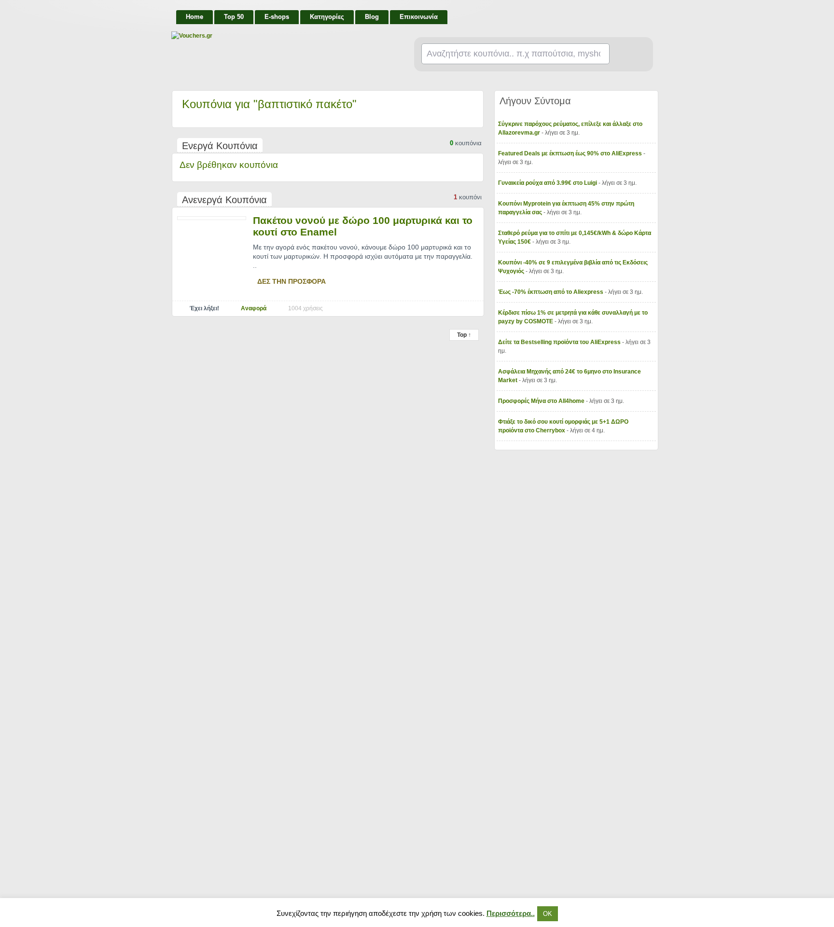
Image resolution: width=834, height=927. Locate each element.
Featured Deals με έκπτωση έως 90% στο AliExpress (570, 153)
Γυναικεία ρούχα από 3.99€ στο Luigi (548, 183)
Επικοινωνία (419, 16)
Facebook (649, 12)
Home (194, 16)
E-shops (276, 16)
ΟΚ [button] (547, 913)
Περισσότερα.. (510, 913)
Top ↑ (464, 335)
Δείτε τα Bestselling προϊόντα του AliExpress (560, 342)
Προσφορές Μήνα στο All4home (542, 401)
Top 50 (234, 16)
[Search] (627, 54)
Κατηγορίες (327, 16)
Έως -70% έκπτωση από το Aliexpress (551, 292)
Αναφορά (253, 308)
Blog (372, 16)
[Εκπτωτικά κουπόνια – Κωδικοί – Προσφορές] (267, 35)
